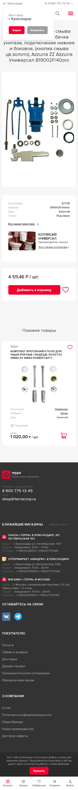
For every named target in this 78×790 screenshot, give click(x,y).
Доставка (9, 659)
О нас (6, 708)
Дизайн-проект (13, 666)
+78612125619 (26, 551)
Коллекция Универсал (47, 237)
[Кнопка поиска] (57, 13)
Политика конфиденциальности (26, 715)
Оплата (8, 645)
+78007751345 (47, 551)
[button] (70, 783)
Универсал (61, 409)
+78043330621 (26, 595)
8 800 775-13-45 (17, 490)
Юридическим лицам (18, 680)
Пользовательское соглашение (26, 673)
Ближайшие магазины (22, 524)
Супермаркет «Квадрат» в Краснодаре (38, 559)
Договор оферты (15, 736)
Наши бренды (12, 722)
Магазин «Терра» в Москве (29, 579)
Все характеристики (21, 224)
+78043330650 (27, 571)
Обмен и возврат (15, 652)
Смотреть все (58, 524)
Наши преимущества (18, 729)
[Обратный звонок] (72, 3)
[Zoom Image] (39, 129)
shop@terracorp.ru (19, 499)
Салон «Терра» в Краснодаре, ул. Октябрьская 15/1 (34, 536)
